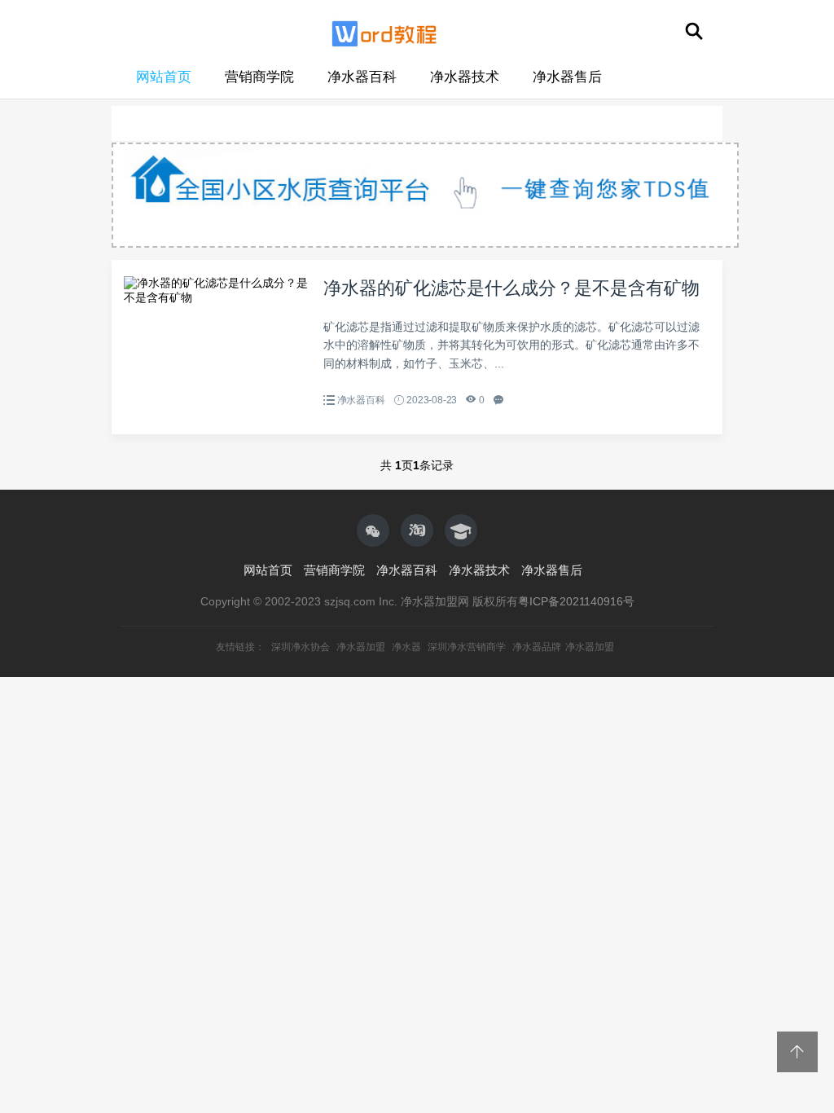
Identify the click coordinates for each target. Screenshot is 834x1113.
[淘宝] (417, 530)
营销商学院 (259, 77)
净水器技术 (464, 77)
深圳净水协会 (300, 647)
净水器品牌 (536, 647)
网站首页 (163, 77)
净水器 (406, 647)
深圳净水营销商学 (467, 647)
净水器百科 (362, 77)
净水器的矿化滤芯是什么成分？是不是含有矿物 (511, 288)
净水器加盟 (360, 647)
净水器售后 (567, 77)
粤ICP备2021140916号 (576, 601)
